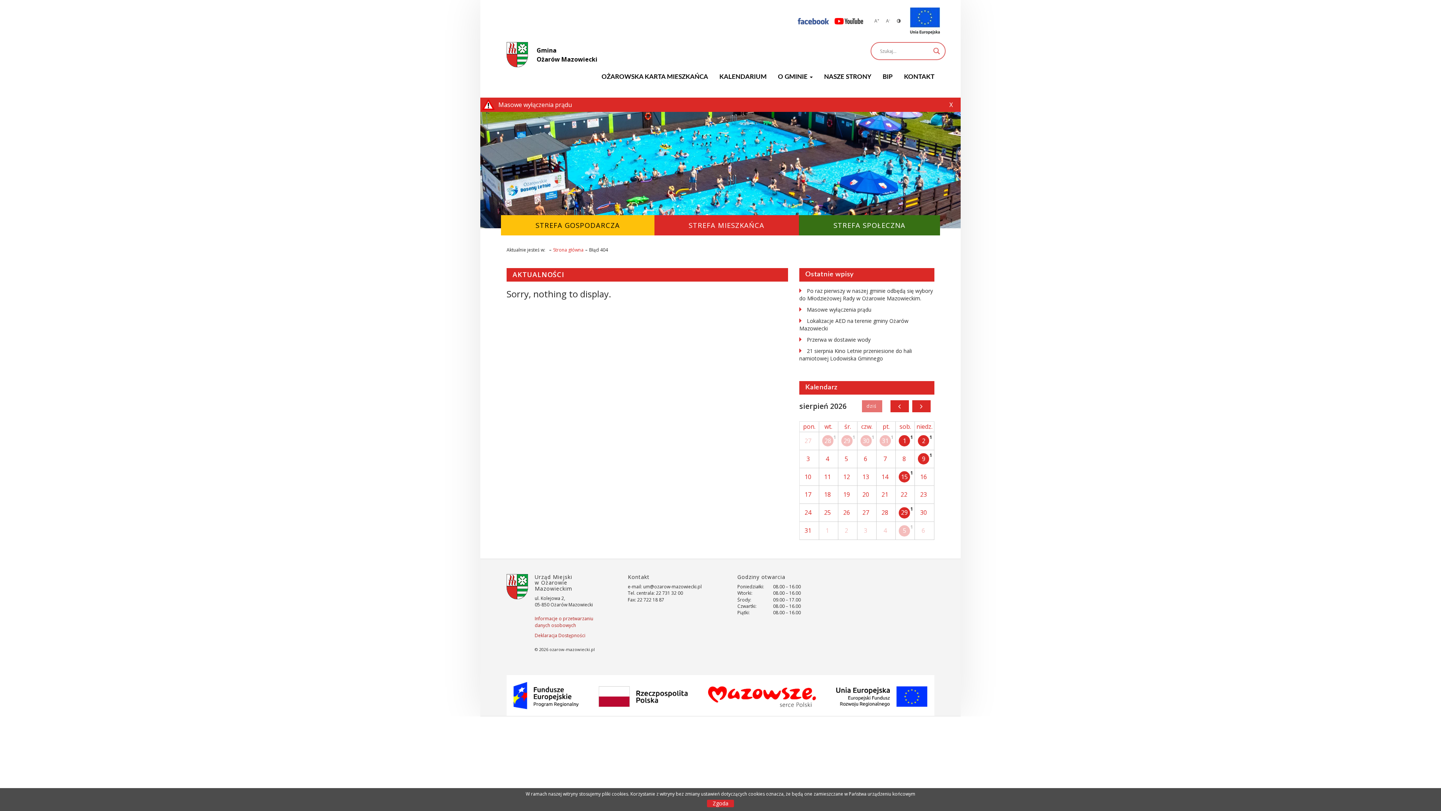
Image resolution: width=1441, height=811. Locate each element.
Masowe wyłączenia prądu (839, 309)
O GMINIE (793, 77)
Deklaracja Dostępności (560, 635)
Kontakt (919, 77)
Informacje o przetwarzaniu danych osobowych (564, 621)
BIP (888, 77)
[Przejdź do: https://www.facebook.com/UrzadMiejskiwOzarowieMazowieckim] (813, 21)
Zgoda (720, 803)
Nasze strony (847, 77)
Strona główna (568, 250)
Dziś (872, 406)
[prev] (899, 406)
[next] (921, 406)
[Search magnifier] (936, 51)
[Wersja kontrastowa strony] (899, 21)
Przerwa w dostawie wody (839, 339)
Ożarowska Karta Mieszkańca (655, 77)
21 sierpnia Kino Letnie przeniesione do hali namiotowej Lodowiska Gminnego (855, 354)
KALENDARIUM (743, 77)
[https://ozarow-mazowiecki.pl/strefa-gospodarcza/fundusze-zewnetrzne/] (925, 21)
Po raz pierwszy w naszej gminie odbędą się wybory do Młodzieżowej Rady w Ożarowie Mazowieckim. (866, 294)
